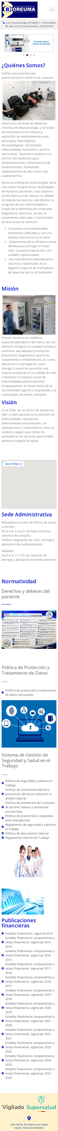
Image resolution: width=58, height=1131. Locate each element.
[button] (2, 44)
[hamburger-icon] (52, 9)
